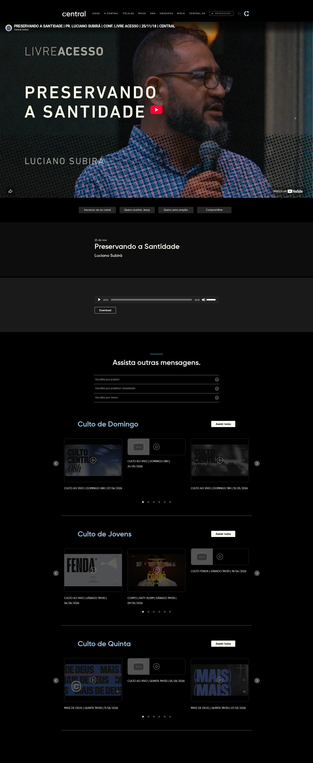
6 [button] (170, 502)
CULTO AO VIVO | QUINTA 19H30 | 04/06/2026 (156, 681)
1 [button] (143, 502)
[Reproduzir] (99, 300)
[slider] (211, 299)
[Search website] (239, 13)
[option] (93, 461)
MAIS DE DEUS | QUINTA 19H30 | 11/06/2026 (91, 708)
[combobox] (156, 379)
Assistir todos (223, 424)
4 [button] (159, 502)
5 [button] (164, 502)
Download (105, 310)
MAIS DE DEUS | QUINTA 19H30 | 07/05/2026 (218, 708)
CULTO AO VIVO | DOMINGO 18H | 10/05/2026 (219, 488)
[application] (156, 299)
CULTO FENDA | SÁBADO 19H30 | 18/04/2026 (218, 571)
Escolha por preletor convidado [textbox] (115, 388)
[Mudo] (203, 300)
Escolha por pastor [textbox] (107, 379)
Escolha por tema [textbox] (106, 397)
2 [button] (148, 502)
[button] (97, 210)
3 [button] (154, 502)
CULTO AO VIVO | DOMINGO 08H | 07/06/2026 (93, 488)
